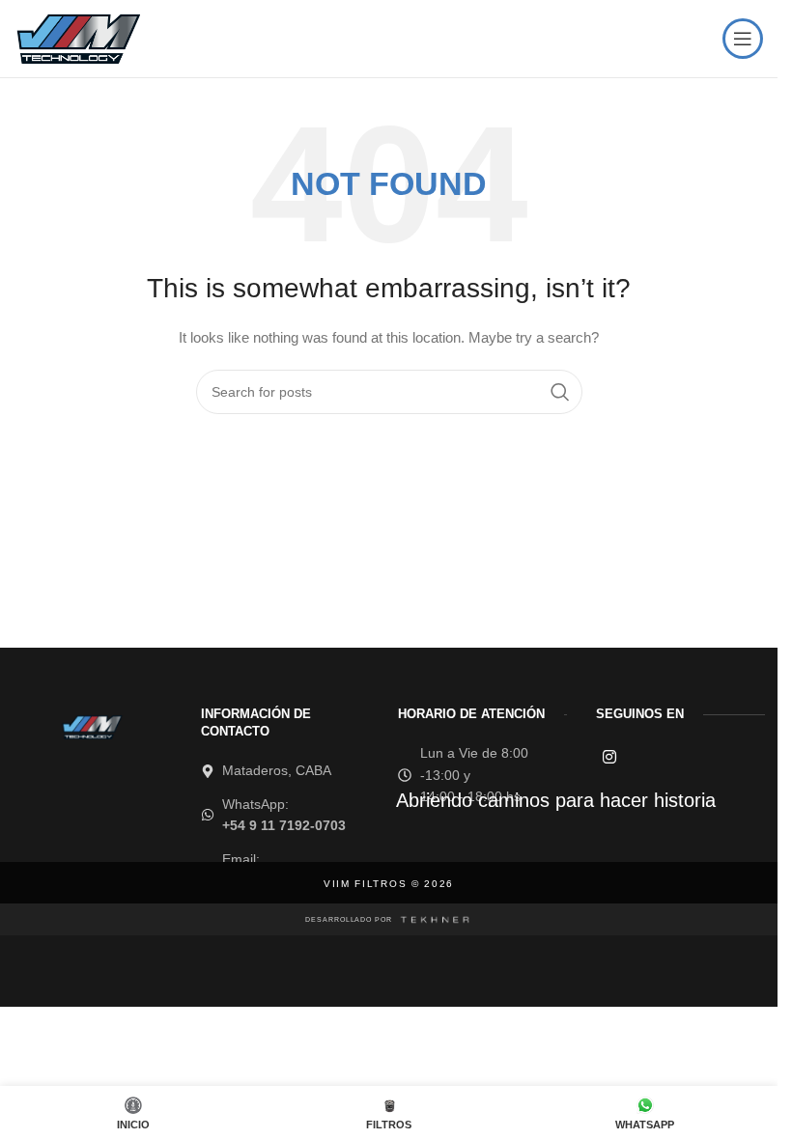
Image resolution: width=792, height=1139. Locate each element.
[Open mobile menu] (743, 38)
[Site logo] (77, 37)
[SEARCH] (560, 392)
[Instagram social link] (609, 757)
